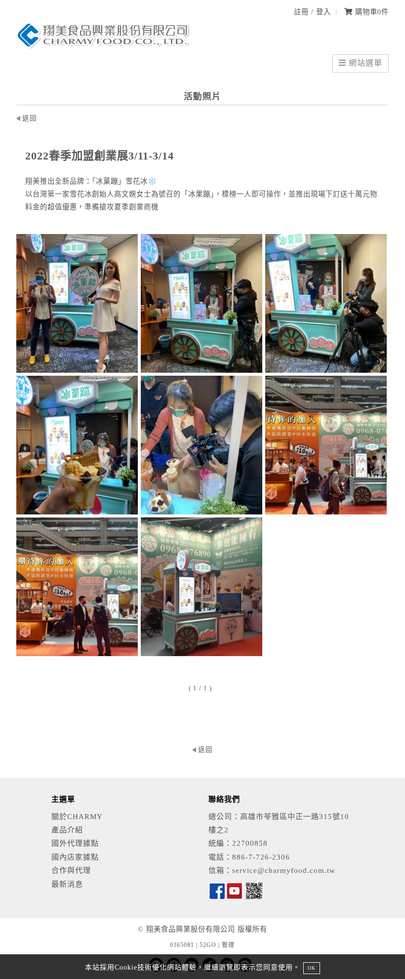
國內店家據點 (75, 857)
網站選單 (364, 63)
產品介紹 (67, 829)
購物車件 (371, 12)
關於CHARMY (77, 816)
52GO (208, 944)
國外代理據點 (75, 843)
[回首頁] (102, 45)
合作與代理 (71, 870)
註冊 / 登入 (312, 12)
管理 (228, 944)
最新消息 (67, 884)
